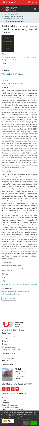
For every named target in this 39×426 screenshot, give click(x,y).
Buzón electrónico (8, 358)
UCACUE (17, 369)
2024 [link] (4, 67)
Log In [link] (34, 2)
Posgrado (5, 403)
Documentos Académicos (11, 407)
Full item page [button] (9, 298)
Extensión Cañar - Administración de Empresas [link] (14, 16)
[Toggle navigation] (35, 9)
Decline (26, 423)
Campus (17, 379)
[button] (29, 2)
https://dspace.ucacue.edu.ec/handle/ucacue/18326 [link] (19, 284)
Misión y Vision (19, 371)
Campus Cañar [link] (13, 14)
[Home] (9, 8)
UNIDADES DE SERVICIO (12, 410)
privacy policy (26, 419)
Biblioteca (5, 360)
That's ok (33, 423)
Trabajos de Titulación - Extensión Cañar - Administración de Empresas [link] (14, 19)
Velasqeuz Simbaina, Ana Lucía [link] (12, 74)
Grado (4, 400)
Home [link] (4, 14)
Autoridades (18, 374)
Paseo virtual (19, 376)
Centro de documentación (11, 349)
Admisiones (6, 398)
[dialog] (19, 418)
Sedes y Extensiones (9, 405)
